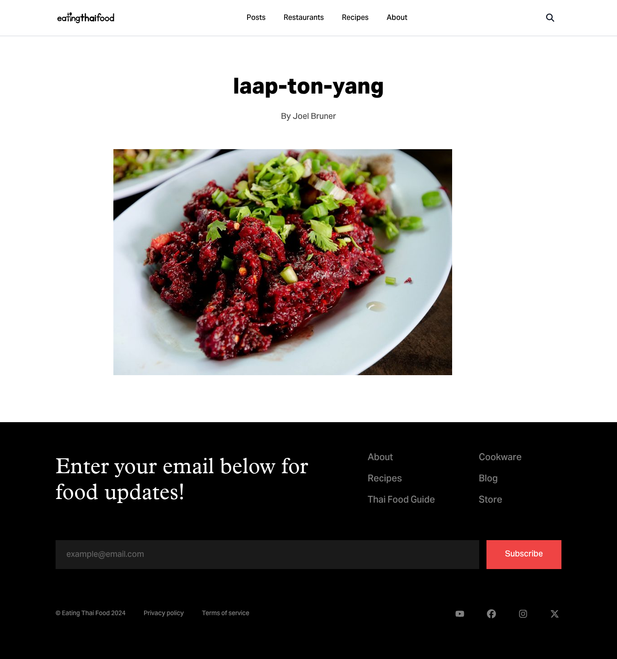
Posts (256, 18)
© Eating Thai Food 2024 (91, 614)
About (397, 18)
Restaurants (304, 18)
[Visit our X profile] (554, 614)
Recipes (355, 18)
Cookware (500, 458)
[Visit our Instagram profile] (523, 614)
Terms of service (225, 614)
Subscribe (524, 554)
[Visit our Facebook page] (491, 614)
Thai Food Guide (401, 500)
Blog (488, 479)
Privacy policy (164, 614)
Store (490, 500)
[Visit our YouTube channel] (460, 614)
